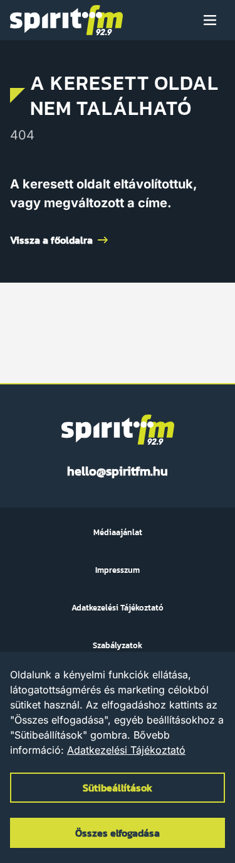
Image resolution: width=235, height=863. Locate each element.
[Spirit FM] (66, 20)
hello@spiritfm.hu (117, 471)
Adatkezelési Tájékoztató (126, 750)
